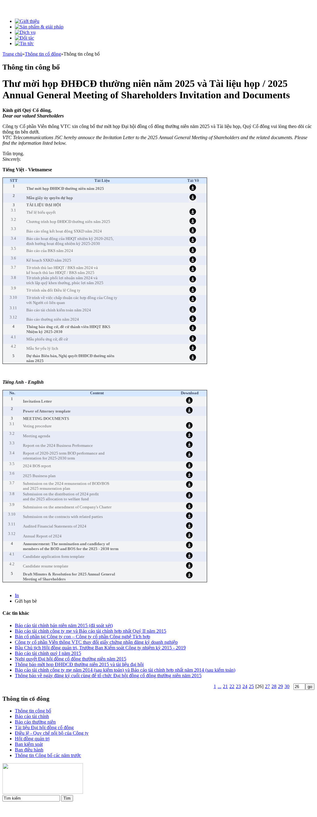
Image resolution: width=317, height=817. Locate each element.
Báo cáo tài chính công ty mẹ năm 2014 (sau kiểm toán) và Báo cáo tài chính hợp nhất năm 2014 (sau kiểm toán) (125, 670)
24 (244, 686)
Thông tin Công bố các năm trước (48, 755)
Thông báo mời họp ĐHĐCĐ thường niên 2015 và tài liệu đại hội (79, 664)
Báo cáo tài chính (32, 716)
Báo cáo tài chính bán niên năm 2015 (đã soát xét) (64, 625)
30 (286, 686)
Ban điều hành (29, 749)
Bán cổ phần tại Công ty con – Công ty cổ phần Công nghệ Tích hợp (82, 636)
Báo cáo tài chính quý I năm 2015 (48, 653)
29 (280, 686)
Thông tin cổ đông (43, 54)
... (219, 686)
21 (225, 686)
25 (251, 686)
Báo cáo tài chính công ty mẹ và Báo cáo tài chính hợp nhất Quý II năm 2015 (90, 631)
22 (231, 686)
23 (238, 686)
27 (267, 686)
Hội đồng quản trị (32, 738)
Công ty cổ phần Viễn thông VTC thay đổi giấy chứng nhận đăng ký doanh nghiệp (96, 642)
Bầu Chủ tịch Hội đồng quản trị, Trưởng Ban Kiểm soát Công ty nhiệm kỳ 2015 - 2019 (100, 647)
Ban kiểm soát (29, 744)
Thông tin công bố (33, 710)
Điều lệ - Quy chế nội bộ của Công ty (52, 733)
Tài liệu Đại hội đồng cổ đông (44, 727)
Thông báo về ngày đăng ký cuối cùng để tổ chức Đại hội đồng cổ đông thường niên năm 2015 (108, 675)
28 (273, 686)
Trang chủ (12, 54)
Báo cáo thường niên (35, 722)
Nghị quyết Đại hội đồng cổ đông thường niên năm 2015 (70, 658)
